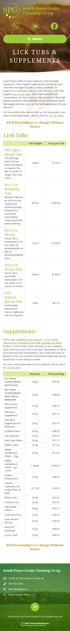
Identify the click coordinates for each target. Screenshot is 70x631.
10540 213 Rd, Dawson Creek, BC (26, 578)
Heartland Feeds (26, 342)
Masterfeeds (10, 342)
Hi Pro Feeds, (51, 339)
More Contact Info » (19, 594)
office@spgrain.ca (17, 589)
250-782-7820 (56, 115)
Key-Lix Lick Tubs (21, 94)
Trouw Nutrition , (34, 339)
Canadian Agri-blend (51, 342)
